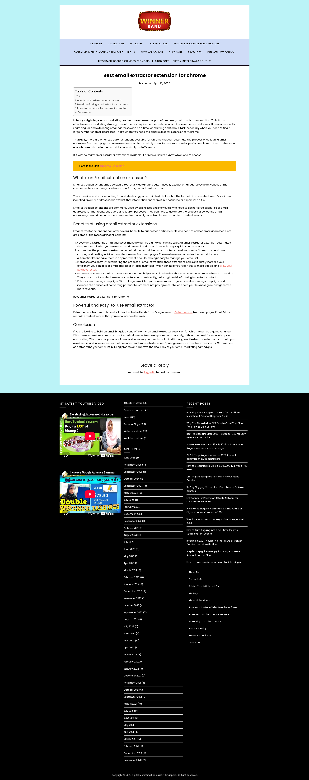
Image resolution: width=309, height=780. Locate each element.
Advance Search (152, 52)
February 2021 (131, 746)
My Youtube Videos (199, 600)
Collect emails (183, 312)
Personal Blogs (132, 424)
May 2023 (129, 556)
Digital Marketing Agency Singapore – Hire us (104, 52)
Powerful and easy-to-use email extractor (102, 108)
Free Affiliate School (221, 52)
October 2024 (132, 478)
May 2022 (129, 640)
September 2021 (133, 696)
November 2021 (132, 682)
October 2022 (131, 605)
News (127, 417)
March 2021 (130, 739)
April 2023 (129, 563)
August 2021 (130, 703)
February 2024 (132, 506)
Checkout (175, 52)
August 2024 (131, 492)
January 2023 (131, 584)
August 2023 (131, 535)
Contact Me (116, 43)
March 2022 (130, 654)
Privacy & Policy (197, 628)
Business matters (133, 410)
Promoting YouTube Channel (205, 621)
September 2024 (133, 485)
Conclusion (84, 112)
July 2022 (129, 626)
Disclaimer (195, 642)
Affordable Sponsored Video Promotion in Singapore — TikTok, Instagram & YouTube (154, 61)
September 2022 (133, 612)
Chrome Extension (112, 166)
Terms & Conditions (200, 635)
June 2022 (129, 633)
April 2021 (129, 732)
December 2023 (133, 514)
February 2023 (132, 577)
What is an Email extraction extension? (99, 100)
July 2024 (129, 500)
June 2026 (129, 457)
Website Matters (133, 431)
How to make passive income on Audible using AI (214, 562)
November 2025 (132, 464)
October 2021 (131, 689)
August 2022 (131, 619)
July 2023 (129, 542)
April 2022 (129, 647)
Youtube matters (133, 438)
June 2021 (129, 718)
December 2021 (132, 675)
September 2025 (133, 471)
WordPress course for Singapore (196, 43)
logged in (149, 372)
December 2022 (133, 591)
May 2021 (129, 725)
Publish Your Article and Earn (204, 586)
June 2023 (129, 549)
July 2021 (128, 710)
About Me (96, 43)
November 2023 (132, 521)
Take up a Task (158, 43)
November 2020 (133, 760)
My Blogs (136, 43)
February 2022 (132, 661)
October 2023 (131, 528)
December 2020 (133, 753)
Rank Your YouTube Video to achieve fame (213, 607)
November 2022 (132, 598)
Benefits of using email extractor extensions (103, 104)
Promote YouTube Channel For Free (209, 614)
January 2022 (131, 668)
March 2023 (130, 570)
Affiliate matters (133, 403)
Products (195, 52)
